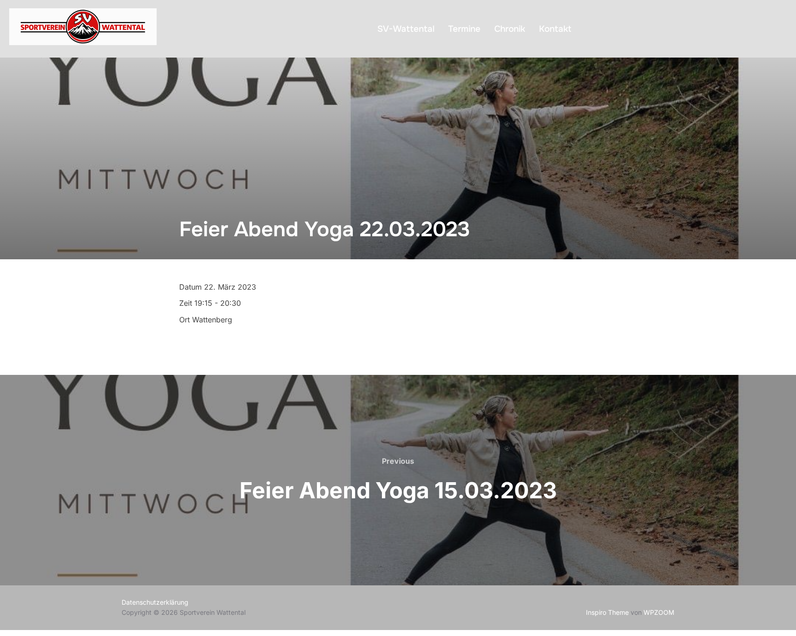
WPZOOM (659, 612)
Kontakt (555, 29)
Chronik (509, 29)
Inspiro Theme (607, 612)
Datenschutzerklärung (155, 602)
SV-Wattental (405, 29)
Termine (464, 29)
